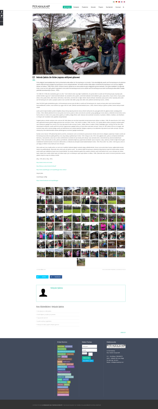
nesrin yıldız (66, 361)
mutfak (60, 361)
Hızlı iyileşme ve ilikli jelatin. (44, 311)
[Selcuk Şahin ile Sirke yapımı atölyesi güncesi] (79, 44)
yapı (69, 382)
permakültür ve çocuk (64, 372)
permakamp (71, 367)
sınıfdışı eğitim (69, 377)
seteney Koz (61, 377)
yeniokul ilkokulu (63, 387)
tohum (60, 379)
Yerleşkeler (76, 7)
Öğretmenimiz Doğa (63, 389)
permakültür (61, 369)
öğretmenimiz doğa (63, 394)
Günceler (93, 7)
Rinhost (88, 405)
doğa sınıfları (61, 354)
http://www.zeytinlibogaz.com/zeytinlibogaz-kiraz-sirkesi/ (51, 169)
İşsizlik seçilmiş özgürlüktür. (44, 321)
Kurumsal (118, 7)
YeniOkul (66, 384)
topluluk (65, 379)
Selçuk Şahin (57, 288)
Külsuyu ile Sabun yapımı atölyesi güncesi (48, 324)
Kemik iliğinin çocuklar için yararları (46, 314)
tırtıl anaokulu (62, 382)
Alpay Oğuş (61, 346)
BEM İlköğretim (62, 349)
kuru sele (64, 356)
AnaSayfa (67, 7)
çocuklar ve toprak (63, 392)
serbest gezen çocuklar (64, 374)
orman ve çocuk (62, 367)
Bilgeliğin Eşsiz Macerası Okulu (66, 351)
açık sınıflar (69, 346)
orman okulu (61, 364)
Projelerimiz (85, 7)
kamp (59, 356)
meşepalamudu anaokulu (64, 359)
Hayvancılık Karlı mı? (42, 318)
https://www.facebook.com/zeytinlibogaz (47, 180)
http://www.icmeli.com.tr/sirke (44, 162)
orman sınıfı (70, 364)
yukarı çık (123, 332)
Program (101, 7)
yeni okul (60, 384)
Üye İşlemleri (109, 7)
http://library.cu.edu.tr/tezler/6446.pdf (46, 166)
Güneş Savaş (70, 354)
